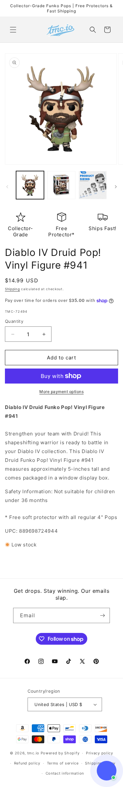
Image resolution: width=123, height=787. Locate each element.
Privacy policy (99, 753)
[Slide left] (7, 187)
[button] (13, 30)
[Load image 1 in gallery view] (30, 185)
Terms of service (63, 763)
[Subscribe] (102, 615)
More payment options (61, 391)
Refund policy (27, 763)
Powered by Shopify (60, 753)
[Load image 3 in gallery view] (93, 185)
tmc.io (33, 753)
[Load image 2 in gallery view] (61, 185)
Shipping (12, 289)
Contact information (65, 773)
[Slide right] (116, 187)
